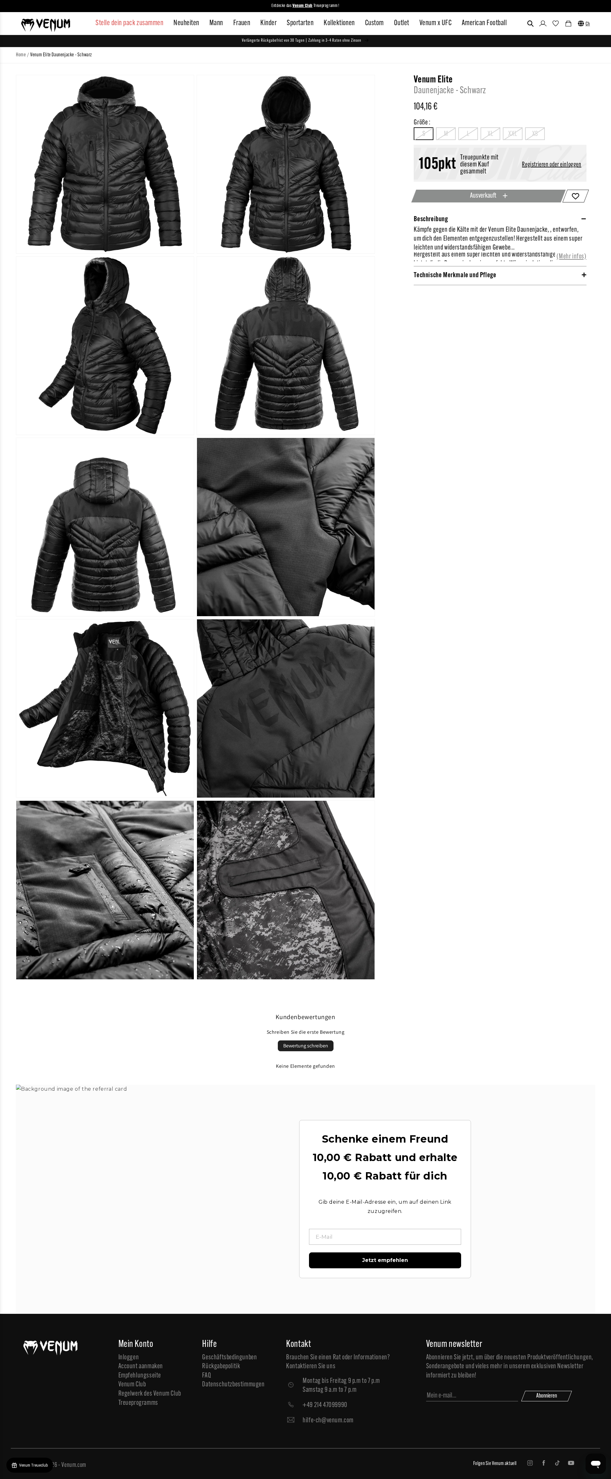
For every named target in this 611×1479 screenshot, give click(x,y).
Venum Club (132, 1384)
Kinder (268, 23)
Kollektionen (339, 23)
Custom (374, 23)
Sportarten (300, 23)
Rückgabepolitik (221, 1366)
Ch (588, 24)
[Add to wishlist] (575, 196)
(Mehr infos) (571, 256)
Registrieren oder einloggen (551, 165)
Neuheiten (186, 23)
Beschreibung (431, 219)
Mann (216, 23)
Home (21, 55)
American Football (484, 23)
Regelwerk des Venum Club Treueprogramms (149, 1398)
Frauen (241, 23)
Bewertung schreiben (305, 1045)
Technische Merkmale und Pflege (455, 275)
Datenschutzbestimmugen (233, 1384)
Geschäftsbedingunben (229, 1357)
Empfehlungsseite (139, 1375)
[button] (530, 24)
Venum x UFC (435, 23)
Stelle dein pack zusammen (129, 23)
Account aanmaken (140, 1366)
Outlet (401, 23)
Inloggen (128, 1357)
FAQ (206, 1375)
